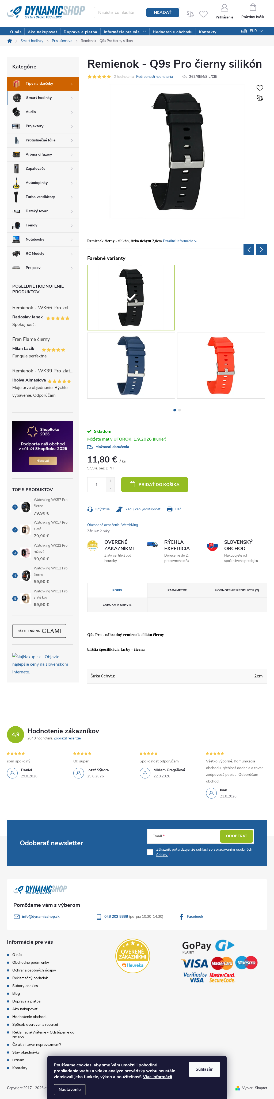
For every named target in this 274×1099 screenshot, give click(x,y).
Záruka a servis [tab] (117, 605)
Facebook (195, 916)
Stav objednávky (26, 1052)
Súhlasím (205, 1069)
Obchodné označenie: (112, 525)
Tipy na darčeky (39, 83)
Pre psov (33, 267)
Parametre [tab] (177, 590)
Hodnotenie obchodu (30, 1016)
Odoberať (236, 836)
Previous (248, 249)
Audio (31, 111)
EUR (253, 31)
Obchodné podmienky (30, 962)
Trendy (31, 225)
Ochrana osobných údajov (34, 970)
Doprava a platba (26, 1001)
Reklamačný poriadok (30, 978)
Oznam (18, 1060)
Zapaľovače (35, 168)
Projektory (34, 126)
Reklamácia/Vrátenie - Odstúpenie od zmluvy (43, 1034)
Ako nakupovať (24, 1009)
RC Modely (35, 253)
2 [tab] (179, 410)
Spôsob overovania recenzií (35, 1024)
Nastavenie (70, 1090)
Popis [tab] (117, 590)
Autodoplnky (37, 182)
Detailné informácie (178, 241)
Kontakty (19, 1067)
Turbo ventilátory (40, 196)
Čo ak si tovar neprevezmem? (36, 1044)
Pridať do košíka (159, 485)
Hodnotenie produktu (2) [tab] (237, 590)
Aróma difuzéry (39, 154)
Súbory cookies (25, 985)
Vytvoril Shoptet (254, 1088)
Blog (16, 993)
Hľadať (163, 13)
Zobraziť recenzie (67, 738)
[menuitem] (16, 32)
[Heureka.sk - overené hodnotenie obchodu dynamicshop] (132, 956)
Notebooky (35, 239)
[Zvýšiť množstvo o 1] (110, 481)
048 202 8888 (116, 916)
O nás (17, 954)
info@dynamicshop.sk (41, 916)
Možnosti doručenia (112, 446)
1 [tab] (174, 410)
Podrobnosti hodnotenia (154, 77)
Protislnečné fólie (40, 140)
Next (261, 249)
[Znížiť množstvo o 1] (110, 488)
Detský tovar (37, 211)
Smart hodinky (39, 97)
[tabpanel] (132, 367)
